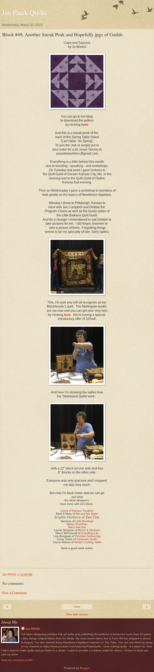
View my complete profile (17, 660)
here (84, 124)
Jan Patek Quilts (24, 12)
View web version (77, 614)
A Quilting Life (90, 533)
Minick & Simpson (89, 530)
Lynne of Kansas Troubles (77, 510)
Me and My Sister (87, 513)
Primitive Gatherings (88, 536)
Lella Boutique (84, 521)
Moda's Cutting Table (87, 542)
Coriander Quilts (87, 539)
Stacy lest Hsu (77, 527)
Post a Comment (14, 592)
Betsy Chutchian (77, 524)
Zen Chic (93, 517)
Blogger (84, 668)
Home (77, 606)
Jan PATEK (32, 628)
